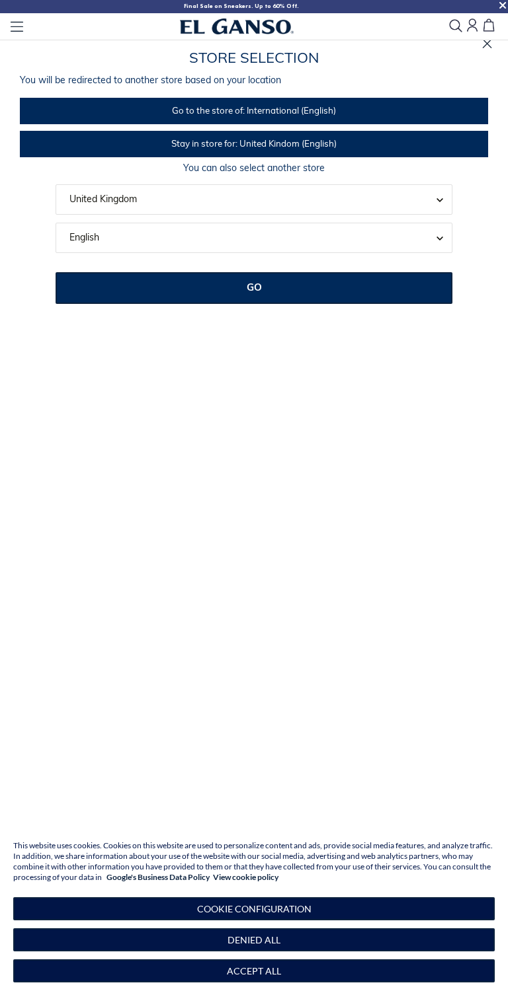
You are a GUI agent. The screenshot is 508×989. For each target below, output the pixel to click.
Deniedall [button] (254, 939)
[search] (455, 26)
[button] (254, 908)
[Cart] (488, 26)
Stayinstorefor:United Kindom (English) (254, 144)
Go (254, 288)
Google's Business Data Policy (158, 877)
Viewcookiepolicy (245, 877)
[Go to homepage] (236, 26)
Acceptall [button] (254, 970)
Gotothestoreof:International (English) (254, 111)
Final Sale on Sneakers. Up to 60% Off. (241, 6)
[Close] (487, 44)
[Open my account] (472, 26)
